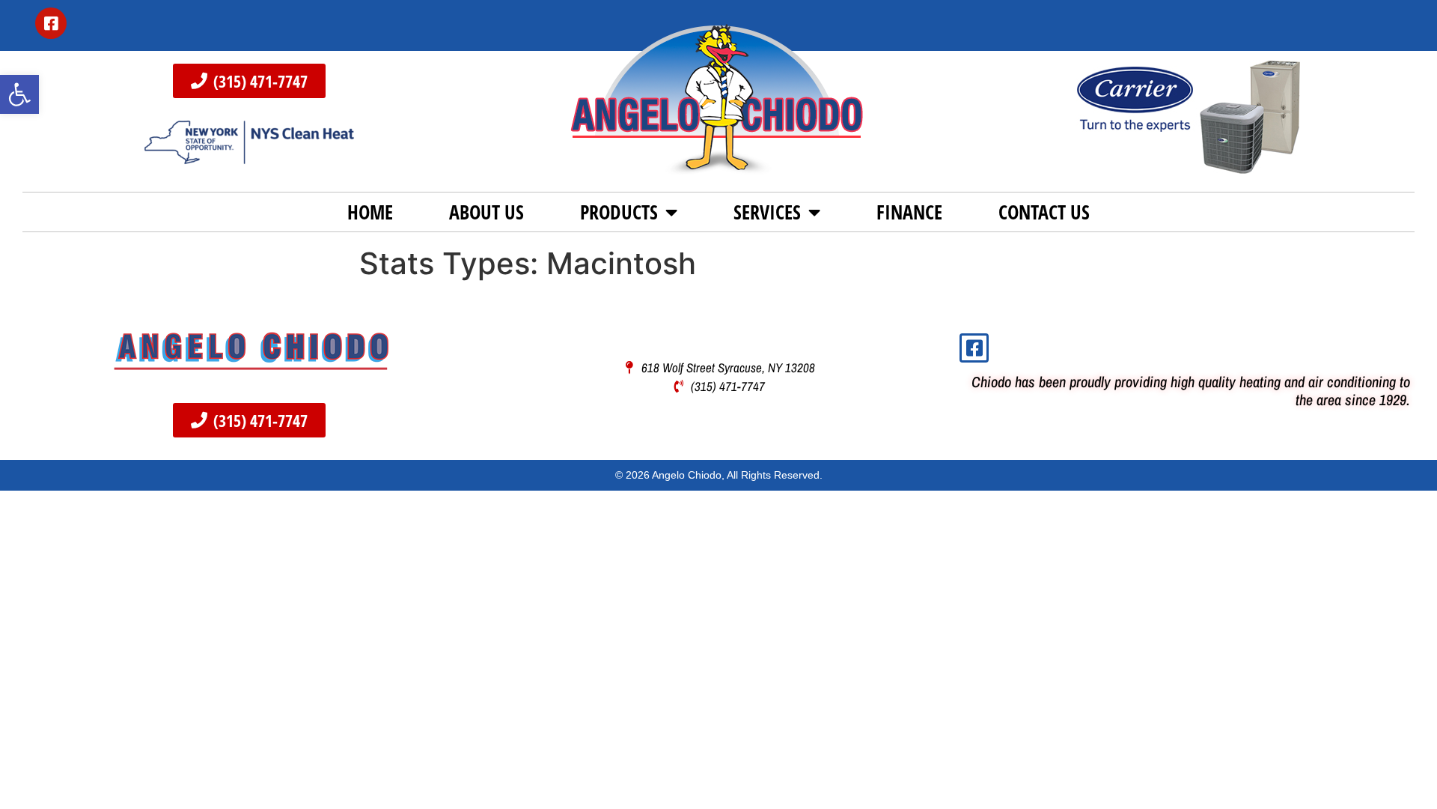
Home (370, 212)
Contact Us (1044, 212)
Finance (909, 212)
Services (767, 212)
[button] (19, 94)
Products (619, 212)
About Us (486, 212)
